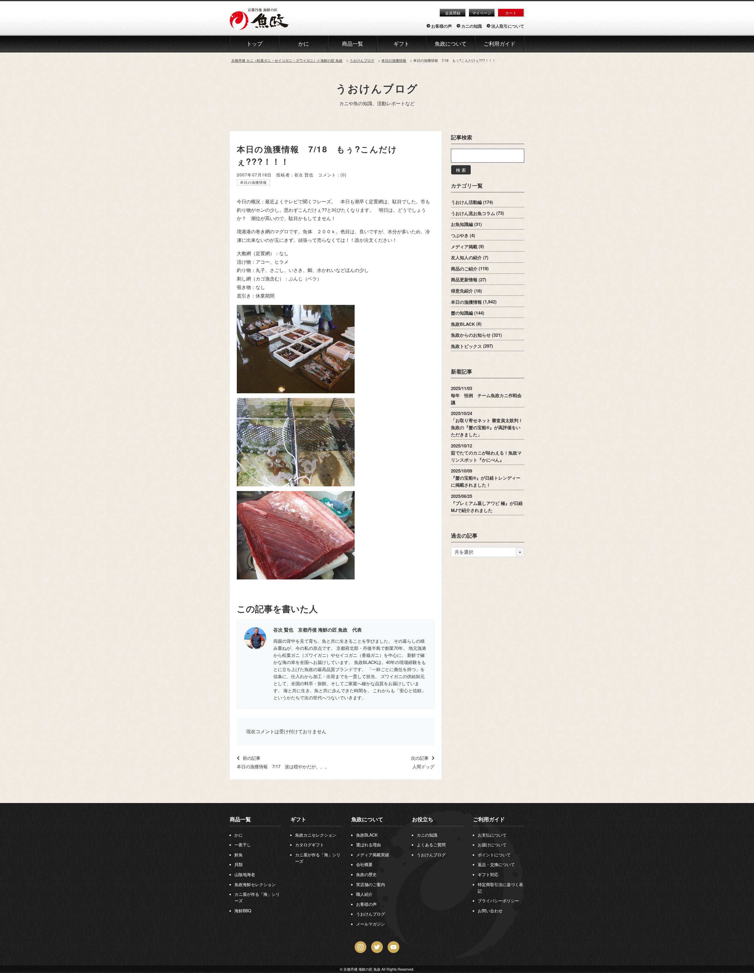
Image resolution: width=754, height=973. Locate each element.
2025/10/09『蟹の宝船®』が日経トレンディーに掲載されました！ (485, 477)
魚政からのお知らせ (471, 335)
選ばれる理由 (368, 845)
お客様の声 (441, 26)
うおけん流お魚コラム (473, 213)
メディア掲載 (464, 246)
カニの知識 (471, 26)
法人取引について (507, 26)
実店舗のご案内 (370, 884)
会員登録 (452, 13)
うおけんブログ (377, 88)
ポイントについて (494, 855)
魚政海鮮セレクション (255, 884)
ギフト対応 (488, 874)
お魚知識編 (462, 224)
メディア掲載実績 (372, 855)
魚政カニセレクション (315, 835)
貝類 (238, 864)
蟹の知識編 (462, 313)
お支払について (492, 835)
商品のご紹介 (464, 268)
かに (238, 835)
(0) (343, 175)
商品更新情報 (464, 279)
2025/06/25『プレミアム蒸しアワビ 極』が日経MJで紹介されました (487, 503)
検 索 (461, 170)
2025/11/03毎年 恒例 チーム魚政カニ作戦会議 (486, 395)
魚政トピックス (466, 346)
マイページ (481, 13)
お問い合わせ (490, 910)
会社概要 (364, 864)
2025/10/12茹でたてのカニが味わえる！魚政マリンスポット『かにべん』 (486, 452)
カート (511, 13)
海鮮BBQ (242, 910)
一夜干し (242, 845)
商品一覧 (240, 819)
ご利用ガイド (499, 44)
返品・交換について (496, 864)
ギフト (298, 819)
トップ (254, 44)
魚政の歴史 (366, 874)
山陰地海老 (244, 874)
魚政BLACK (463, 324)
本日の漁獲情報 (253, 182)
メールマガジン (370, 924)
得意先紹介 (462, 291)
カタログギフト (309, 845)
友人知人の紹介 (466, 257)
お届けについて (492, 845)
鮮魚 (238, 855)
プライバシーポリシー (498, 900)
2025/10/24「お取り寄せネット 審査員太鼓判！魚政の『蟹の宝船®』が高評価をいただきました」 (487, 424)
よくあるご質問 (431, 845)
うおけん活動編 (466, 202)
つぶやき (460, 235)
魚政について (451, 44)
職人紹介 (364, 894)
